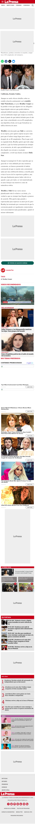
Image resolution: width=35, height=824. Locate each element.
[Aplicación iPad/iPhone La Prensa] (21, 804)
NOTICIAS (4, 778)
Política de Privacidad (23, 808)
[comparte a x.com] (9, 61)
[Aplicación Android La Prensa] (24, 804)
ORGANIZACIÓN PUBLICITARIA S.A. (17, 800)
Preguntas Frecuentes (17, 815)
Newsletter (19, 812)
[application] (17, 295)
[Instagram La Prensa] (14, 804)
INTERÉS (4, 781)
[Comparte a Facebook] (6, 61)
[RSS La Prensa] (27, 804)
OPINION (4, 787)
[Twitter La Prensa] (11, 804)
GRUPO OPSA (5, 790)
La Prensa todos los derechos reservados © (17, 797)
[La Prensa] (8, 794)
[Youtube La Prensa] (17, 804)
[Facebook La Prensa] (8, 804)
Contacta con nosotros (8, 812)
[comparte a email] (13, 61)
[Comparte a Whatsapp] (2, 61)
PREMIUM (5, 784)
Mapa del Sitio (28, 812)
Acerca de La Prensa (9, 808)
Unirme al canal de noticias (18, 263)
